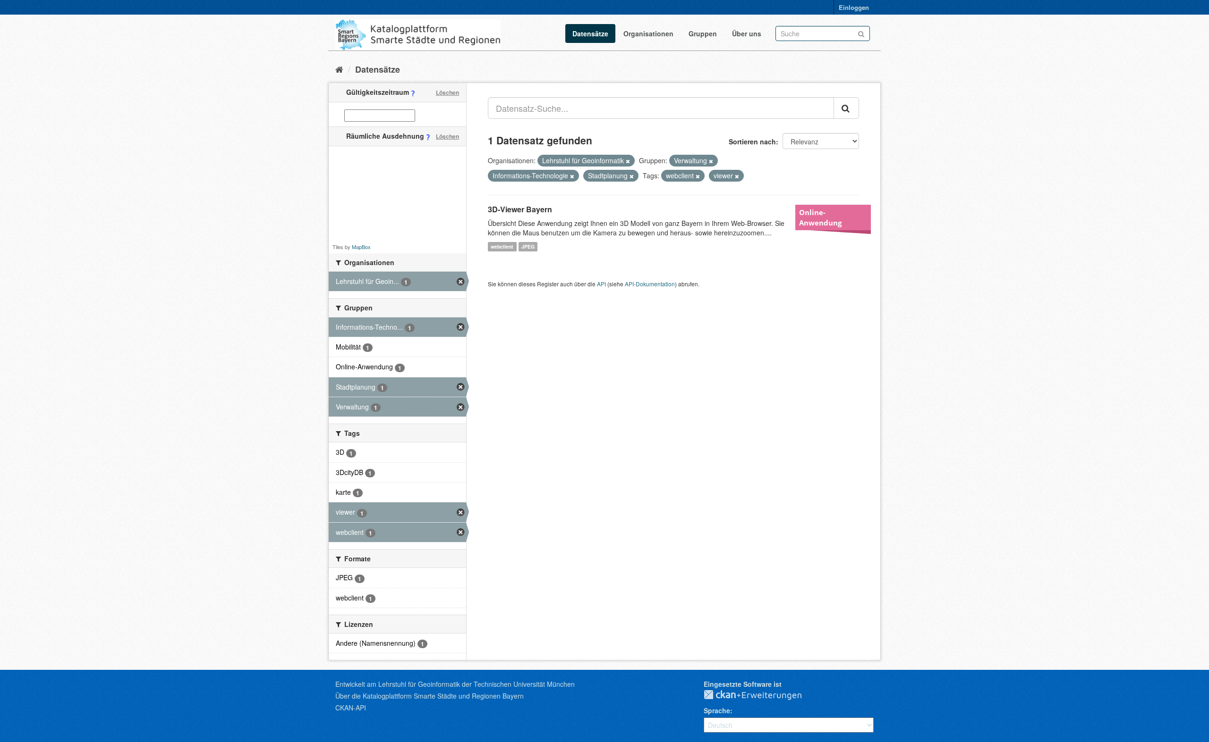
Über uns (746, 33)
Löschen (447, 92)
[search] (846, 108)
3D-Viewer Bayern (520, 209)
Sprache (717, 710)
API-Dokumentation (650, 284)
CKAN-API (350, 707)
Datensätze (590, 33)
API (601, 284)
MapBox (361, 246)
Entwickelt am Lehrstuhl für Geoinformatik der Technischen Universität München (455, 684)
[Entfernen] (628, 161)
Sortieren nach (752, 141)
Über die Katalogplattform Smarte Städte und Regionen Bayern (429, 695)
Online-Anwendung (820, 217)
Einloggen (854, 7)
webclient (502, 246)
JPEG (528, 246)
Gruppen (703, 33)
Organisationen (648, 33)
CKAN (760, 695)
